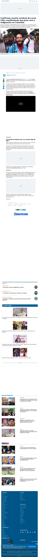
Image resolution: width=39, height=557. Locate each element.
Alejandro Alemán (6, 291)
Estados (3, 506)
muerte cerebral (23, 203)
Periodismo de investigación (4, 498)
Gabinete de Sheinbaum (4, 502)
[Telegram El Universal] (20, 532)
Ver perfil (8, 75)
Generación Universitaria (22, 512)
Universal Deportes (5, 512)
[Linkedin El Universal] (34, 532)
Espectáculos (4, 513)
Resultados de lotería (22, 522)
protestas (14, 205)
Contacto (30, 552)
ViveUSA (21, 517)
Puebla (21, 496)
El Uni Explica (4, 499)
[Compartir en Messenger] (3, 84)
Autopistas (4, 534)
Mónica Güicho (5, 285)
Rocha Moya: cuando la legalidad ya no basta (13, 287)
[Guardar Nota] (3, 88)
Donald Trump (4, 504)
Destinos (3, 533)
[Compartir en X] (3, 81)
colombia (9, 205)
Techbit (3, 520)
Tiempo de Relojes (5, 535)
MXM (3, 519)
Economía (3, 511)
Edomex (21, 494)
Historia (8, 552)
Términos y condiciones (24, 552)
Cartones (3, 510)
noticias (29, 203)
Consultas (3, 526)
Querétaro (21, 498)
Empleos (21, 509)
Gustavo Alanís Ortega (6, 297)
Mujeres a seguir (5, 496)
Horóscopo (22, 520)
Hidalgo (21, 497)
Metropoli (3, 505)
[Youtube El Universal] (27, 532)
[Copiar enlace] (3, 86)
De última (3, 522)
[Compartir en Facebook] (3, 79)
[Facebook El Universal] (22, 532)
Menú (3, 521)
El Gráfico (21, 513)
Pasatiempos (22, 519)
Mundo (7, 72)
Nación (3, 494)
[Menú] (37, 1)
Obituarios (22, 510)
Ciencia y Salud (4, 518)
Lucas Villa (20, 205)
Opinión (4, 283)
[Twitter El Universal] (25, 532)
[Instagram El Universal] (30, 532)
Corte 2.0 (3, 495)
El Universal (10, 203)
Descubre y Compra (23, 505)
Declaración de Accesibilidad (15, 552)
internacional (16, 203)
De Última (3, 532)
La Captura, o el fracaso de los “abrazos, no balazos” (15, 293)
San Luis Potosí (22, 499)
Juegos (21, 518)
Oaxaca (21, 495)
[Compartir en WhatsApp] (3, 83)
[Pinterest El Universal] (32, 532)
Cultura (3, 514)
